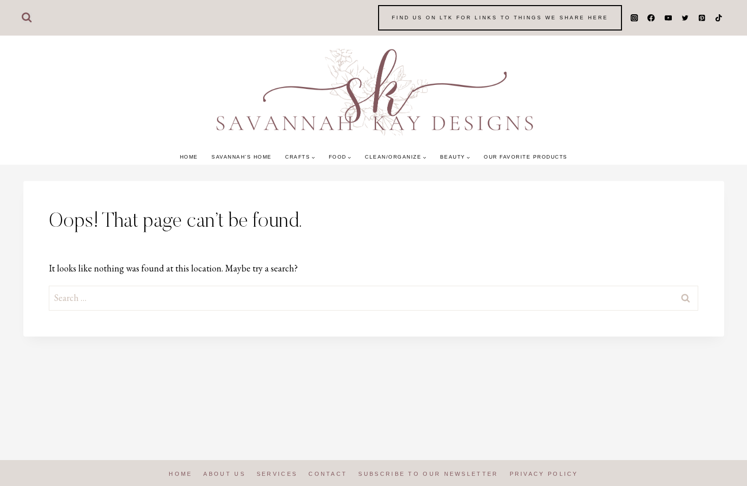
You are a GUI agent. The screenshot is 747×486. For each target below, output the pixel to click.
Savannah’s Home (241, 157)
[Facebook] (651, 18)
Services (277, 474)
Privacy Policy (544, 474)
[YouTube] (668, 18)
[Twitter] (684, 18)
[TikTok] (718, 18)
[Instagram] (634, 18)
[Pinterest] (702, 18)
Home (189, 157)
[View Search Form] (26, 18)
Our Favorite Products (526, 157)
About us (224, 474)
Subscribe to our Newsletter (428, 474)
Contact (327, 474)
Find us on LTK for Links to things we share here (500, 17)
